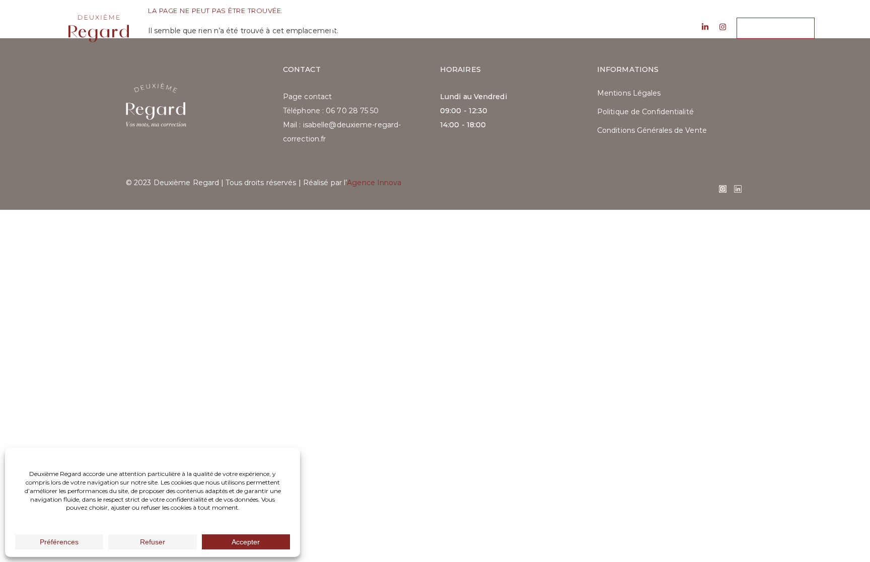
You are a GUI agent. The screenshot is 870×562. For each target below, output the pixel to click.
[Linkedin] (738, 189)
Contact (521, 28)
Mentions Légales (629, 93)
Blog (471, 28)
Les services (415, 28)
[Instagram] (723, 189)
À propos (349, 28)
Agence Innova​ (374, 182)
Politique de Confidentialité (645, 111)
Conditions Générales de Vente (652, 130)
